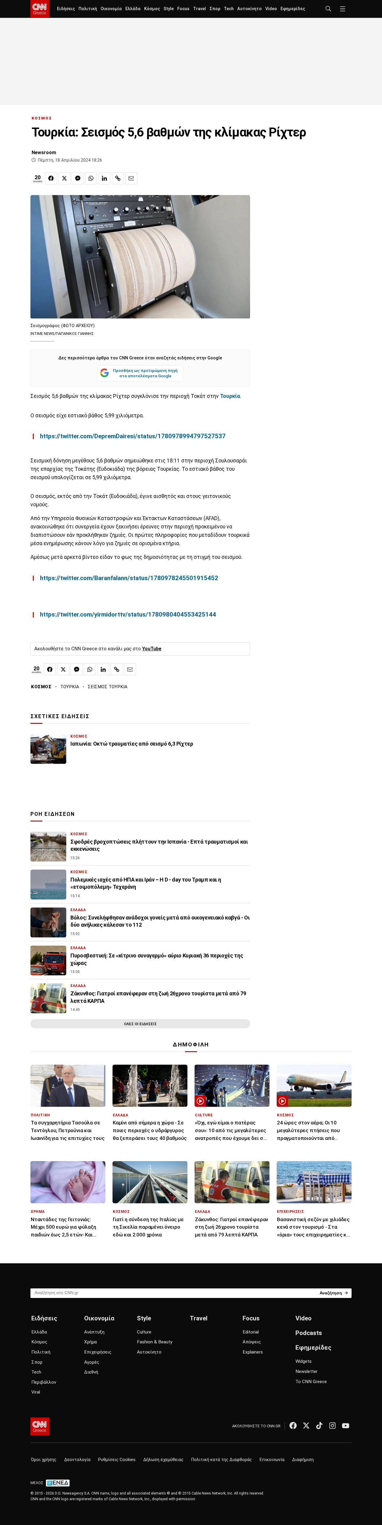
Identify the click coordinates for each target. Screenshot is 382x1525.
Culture (144, 1332)
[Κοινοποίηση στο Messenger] (78, 178)
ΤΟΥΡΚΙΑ (69, 686)
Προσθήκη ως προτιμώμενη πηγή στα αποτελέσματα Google (145, 373)
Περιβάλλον (43, 1382)
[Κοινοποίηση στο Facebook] (51, 178)
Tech (229, 8)
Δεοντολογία (77, 1459)
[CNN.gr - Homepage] (39, 9)
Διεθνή (91, 1372)
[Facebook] (293, 1425)
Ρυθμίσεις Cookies (116, 1459)
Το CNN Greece (311, 1381)
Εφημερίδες (293, 8)
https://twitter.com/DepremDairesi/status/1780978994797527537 (133, 436)
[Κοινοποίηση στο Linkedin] (104, 178)
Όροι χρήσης (43, 1459)
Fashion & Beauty (154, 1342)
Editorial (251, 1332)
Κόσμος (152, 8)
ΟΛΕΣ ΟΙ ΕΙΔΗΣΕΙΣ (140, 1024)
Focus (183, 8)
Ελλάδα (133, 8)
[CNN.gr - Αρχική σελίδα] (39, 1426)
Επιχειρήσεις (97, 1352)
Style (169, 8)
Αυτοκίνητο (249, 8)
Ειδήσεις (66, 8)
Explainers (253, 1352)
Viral (35, 1392)
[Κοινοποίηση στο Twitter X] (64, 178)
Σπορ (215, 8)
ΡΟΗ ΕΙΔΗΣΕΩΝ (52, 814)
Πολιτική (87, 8)
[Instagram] (332, 1425)
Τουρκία (230, 396)
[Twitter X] (306, 1425)
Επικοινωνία (272, 1459)
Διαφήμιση (303, 1459)
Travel (199, 8)
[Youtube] (345, 1425)
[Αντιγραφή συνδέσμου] (118, 178)
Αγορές (91, 1362)
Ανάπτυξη (94, 1332)
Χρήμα (90, 1342)
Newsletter (306, 1371)
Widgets (303, 1361)
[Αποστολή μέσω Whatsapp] (91, 178)
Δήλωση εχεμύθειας (163, 1459)
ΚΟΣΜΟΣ (42, 118)
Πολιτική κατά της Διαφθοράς (221, 1459)
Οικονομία (111, 8)
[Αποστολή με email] (131, 178)
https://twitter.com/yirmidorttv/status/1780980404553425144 (128, 614)
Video (271, 8)
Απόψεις (252, 1342)
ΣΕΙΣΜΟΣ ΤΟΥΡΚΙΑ (107, 686)
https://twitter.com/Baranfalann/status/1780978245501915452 (129, 578)
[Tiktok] (319, 1425)
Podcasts (308, 1333)
